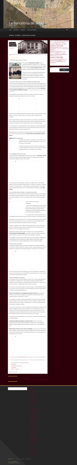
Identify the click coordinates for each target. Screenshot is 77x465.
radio (31, 445)
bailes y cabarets (12, 42)
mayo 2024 (32, 391)
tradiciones (32, 451)
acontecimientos (33, 407)
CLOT (62, 43)
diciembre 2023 (33, 397)
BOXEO (11, 54)
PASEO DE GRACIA (60, 54)
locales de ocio (33, 430)
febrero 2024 (32, 394)
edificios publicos (33, 421)
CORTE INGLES (52, 44)
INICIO (10, 29)
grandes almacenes (34, 424)
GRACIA (67, 48)
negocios (32, 436)
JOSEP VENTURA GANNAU (33, 54)
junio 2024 (32, 390)
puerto (31, 444)
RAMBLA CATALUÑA (54, 60)
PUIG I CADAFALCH (60, 59)
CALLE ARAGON (52, 43)
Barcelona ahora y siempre (17, 365)
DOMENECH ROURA (54, 47)
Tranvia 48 (14, 367)
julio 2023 (32, 402)
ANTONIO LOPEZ (52, 41)
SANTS (65, 61)
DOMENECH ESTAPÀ (63, 44)
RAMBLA (66, 59)
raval (31, 448)
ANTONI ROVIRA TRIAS (59, 41)
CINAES (14, 54)
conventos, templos (34, 419)
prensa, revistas (33, 443)
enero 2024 (32, 396)
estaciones (32, 423)
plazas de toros (33, 442)
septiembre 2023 (33, 400)
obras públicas (33, 437)
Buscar (51, 67)
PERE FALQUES (53, 55)
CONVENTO (65, 43)
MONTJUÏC (58, 52)
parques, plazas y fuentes (35, 440)
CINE (59, 43)
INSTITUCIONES (33, 429)
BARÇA (61, 42)
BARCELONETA (52, 42)
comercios (32, 418)
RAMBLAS (60, 60)
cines (31, 414)
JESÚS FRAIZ (16, 29)
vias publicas (32, 453)
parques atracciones (34, 438)
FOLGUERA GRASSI (19, 54)
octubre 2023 (32, 399)
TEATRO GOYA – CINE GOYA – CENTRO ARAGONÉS (19, 378)
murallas (32, 435)
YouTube (27, 362)
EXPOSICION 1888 (59, 48)
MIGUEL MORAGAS (53, 52)
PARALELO (52, 54)
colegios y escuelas (34, 416)
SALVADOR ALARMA (59, 61)
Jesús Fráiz (11, 48)
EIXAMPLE (60, 47)
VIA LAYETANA (53, 62)
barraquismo (32, 411)
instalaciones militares (34, 428)
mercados (32, 431)
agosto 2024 (32, 387)
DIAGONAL (58, 44)
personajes (32, 441)
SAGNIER (64, 60)
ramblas (31, 447)
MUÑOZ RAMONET (63, 52)
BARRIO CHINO (56, 42)
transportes (32, 452)
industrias (32, 427)
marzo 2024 (32, 393)
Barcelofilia (14, 364)
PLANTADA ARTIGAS (59, 55)
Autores (43, 357)
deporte (31, 420)
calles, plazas (32, 413)
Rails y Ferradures (15, 369)
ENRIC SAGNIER (65, 47)
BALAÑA (66, 41)
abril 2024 (32, 392)
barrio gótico (32, 412)
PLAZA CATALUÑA (56, 57)
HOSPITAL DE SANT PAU (56, 51)
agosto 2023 (32, 401)
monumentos (33, 434)
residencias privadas (34, 449)
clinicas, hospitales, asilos (35, 415)
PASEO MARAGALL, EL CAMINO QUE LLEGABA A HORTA (35, 379)
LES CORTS (64, 51)
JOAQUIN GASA (25, 54)
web (22, 362)
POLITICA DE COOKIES (31, 29)
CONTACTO (23, 29)
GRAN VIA (52, 50)
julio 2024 (32, 389)
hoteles (31, 426)
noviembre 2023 (33, 398)
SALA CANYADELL (52, 61)
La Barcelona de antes (26, 23)
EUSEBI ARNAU (53, 48)
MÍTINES (39, 54)
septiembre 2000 (33, 404)
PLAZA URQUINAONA (53, 59)
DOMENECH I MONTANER (56, 46)
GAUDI (63, 48)
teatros (15, 45)
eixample (32, 422)
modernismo (32, 433)
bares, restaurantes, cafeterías (36, 409)
